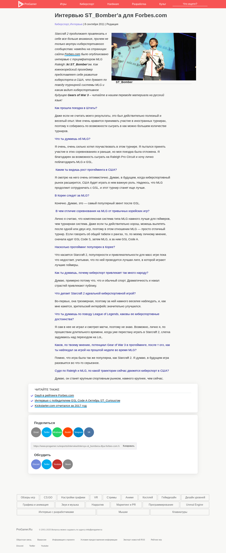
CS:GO (48, 497)
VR (96, 497)
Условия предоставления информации (99, 540)
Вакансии (41, 540)
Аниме (130, 497)
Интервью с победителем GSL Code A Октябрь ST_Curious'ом (77, 400)
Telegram (78, 432)
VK (89, 432)
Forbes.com (72, 54)
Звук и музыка (70, 504)
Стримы (112, 497)
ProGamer (30, 4)
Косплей (148, 497)
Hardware (113, 4)
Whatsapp (57, 432)
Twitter (47, 432)
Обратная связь (23, 540)
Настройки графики (73, 497)
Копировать (128, 445)
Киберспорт (87, 4)
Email (36, 432)
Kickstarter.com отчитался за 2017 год (61, 405)
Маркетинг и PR (126, 504)
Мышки (123, 512)
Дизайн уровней (195, 497)
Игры (63, 4)
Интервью (76, 24)
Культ (162, 4)
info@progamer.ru (94, 530)
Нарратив (98, 504)
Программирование (161, 504)
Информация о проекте (63, 540)
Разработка (139, 4)
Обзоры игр (28, 497)
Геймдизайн (169, 497)
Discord (36, 464)
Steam (68, 464)
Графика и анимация (35, 504)
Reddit (68, 432)
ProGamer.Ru (24, 529)
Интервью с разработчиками (56, 512)
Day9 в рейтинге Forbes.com (54, 395)
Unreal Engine (194, 504)
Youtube (57, 464)
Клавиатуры (179, 512)
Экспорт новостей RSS (134, 540)
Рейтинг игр (156, 540)
